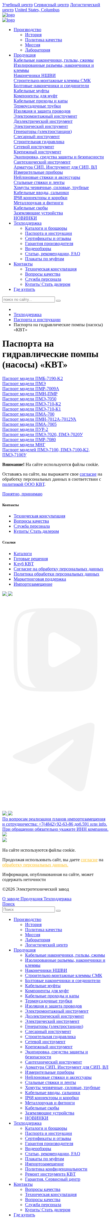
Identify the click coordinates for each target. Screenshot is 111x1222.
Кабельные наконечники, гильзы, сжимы (54, 60)
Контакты (23, 263)
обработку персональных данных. (35, 864)
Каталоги (23, 553)
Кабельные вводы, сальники (41, 192)
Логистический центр (46, 944)
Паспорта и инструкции (48, 233)
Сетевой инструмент (34, 146)
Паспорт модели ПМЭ (24, 383)
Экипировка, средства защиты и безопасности (59, 156)
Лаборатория (37, 50)
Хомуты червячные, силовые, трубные (51, 187)
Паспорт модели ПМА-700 (28, 414)
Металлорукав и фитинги (38, 202)
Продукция (25, 55)
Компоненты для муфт (35, 95)
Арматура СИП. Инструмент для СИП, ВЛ (55, 167)
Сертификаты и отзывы (48, 238)
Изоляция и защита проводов (42, 111)
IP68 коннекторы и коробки (40, 197)
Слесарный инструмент (37, 136)
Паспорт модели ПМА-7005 (29, 424)
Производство (27, 29)
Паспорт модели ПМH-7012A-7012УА (39, 419)
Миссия (32, 44)
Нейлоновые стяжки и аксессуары (47, 177)
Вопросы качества (42, 274)
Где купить (24, 289)
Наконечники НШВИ (35, 75)
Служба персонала (43, 279)
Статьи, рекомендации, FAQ (52, 253)
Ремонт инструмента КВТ (50, 1174)
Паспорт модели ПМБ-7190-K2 (32, 378)
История (33, 34)
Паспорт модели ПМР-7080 (29, 439)
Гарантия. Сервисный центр (52, 1179)
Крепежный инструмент (37, 151)
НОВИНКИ (25, 218)
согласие (88, 474)
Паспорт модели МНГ (23, 444)
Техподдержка (28, 223)
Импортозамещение (33, 584)
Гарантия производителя (49, 243)
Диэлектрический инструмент (43, 121)
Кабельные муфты (31, 90)
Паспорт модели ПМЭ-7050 (29, 398)
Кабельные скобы (31, 207)
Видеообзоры (38, 248)
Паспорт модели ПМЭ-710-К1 (31, 409)
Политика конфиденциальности (56, 1169)
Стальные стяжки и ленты (39, 182)
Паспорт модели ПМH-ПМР (29, 393)
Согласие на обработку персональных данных (58, 568)
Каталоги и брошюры (46, 228)
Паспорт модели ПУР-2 (25, 429)
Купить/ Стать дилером (47, 284)
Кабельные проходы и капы (41, 100)
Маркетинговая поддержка (40, 579)
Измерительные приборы (38, 172)
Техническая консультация (51, 269)
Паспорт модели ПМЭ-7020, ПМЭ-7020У (42, 434)
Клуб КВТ (24, 563)
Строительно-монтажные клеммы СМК (52, 80)
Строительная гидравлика (39, 141)
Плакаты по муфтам (44, 258)
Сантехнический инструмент (42, 162)
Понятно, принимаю (22, 493)
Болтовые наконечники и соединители (51, 85)
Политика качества (43, 39)
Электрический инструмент (41, 126)
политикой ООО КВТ (23, 484)
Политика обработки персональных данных (56, 574)
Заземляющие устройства (38, 213)
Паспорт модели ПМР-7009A (30, 388)
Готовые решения (31, 558)
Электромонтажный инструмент (45, 116)
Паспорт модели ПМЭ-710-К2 (31, 403)
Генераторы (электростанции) (43, 131)
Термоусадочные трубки (37, 106)
